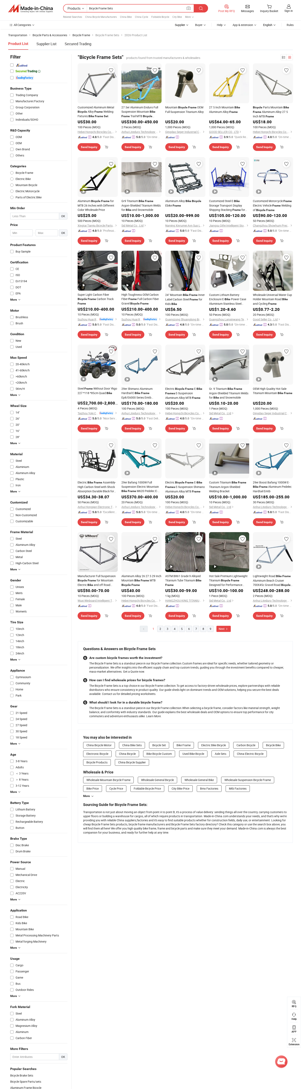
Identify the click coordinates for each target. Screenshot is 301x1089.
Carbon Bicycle (245, 745)
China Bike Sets (132, 745)
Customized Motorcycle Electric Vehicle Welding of (272, 205)
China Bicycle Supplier (132, 762)
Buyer (199, 25)
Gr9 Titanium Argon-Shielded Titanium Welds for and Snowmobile (141, 205)
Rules (290, 25)
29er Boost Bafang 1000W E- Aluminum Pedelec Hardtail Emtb (272, 486)
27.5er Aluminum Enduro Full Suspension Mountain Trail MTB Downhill (139, 111)
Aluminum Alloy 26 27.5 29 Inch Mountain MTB (141, 580)
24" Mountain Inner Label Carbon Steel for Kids (185, 299)
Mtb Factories (238, 788)
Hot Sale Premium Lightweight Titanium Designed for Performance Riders (228, 580)
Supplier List (46, 43)
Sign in (288, 11)
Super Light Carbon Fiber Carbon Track (96, 299)
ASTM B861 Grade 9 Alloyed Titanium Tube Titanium (183, 580)
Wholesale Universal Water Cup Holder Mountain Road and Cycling (272, 299)
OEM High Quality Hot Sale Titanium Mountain (272, 391)
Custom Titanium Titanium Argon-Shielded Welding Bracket (227, 486)
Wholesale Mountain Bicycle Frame (108, 780)
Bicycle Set (159, 745)
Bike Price (92, 788)
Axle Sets (220, 754)
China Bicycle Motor (99, 745)
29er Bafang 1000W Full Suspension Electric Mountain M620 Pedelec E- (140, 486)
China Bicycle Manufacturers (101, 16)
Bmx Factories (209, 788)
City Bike (177, 16)
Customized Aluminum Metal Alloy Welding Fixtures (96, 111)
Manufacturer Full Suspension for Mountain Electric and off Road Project (97, 580)
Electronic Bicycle (97, 754)
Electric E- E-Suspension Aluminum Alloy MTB (183, 393)
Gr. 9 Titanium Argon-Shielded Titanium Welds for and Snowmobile (228, 393)
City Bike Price (180, 788)
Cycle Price (116, 788)
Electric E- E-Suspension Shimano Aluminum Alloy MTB (185, 486)
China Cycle (141, 16)
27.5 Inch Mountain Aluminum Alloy (224, 109)
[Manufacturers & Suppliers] (30, 8)
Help (220, 25)
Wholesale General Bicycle (157, 780)
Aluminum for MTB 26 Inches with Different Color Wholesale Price (96, 205)
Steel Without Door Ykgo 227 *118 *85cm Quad (97, 391)
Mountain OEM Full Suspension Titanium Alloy (184, 109)
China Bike (126, 16)
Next (222, 629)
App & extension (243, 25)
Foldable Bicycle (160, 16)
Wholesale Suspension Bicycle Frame (247, 780)
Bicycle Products (97, 762)
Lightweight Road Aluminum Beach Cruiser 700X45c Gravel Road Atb (272, 580)
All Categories (22, 25)
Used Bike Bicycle (193, 754)
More (86, 796)
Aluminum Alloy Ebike (183, 203)
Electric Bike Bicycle (213, 745)
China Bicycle (127, 754)
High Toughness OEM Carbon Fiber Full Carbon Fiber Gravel (140, 299)
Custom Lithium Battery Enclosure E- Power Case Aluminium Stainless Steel (227, 299)
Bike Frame (184, 745)
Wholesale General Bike (199, 780)
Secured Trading (78, 43)
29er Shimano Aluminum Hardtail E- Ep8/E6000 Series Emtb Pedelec (137, 393)
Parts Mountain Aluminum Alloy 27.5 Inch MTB (271, 111)
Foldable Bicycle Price (147, 788)
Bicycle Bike (273, 745)
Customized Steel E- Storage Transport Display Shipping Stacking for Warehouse (227, 205)
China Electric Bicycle (250, 754)
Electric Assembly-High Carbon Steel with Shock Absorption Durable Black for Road (97, 486)
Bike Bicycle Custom (159, 754)
